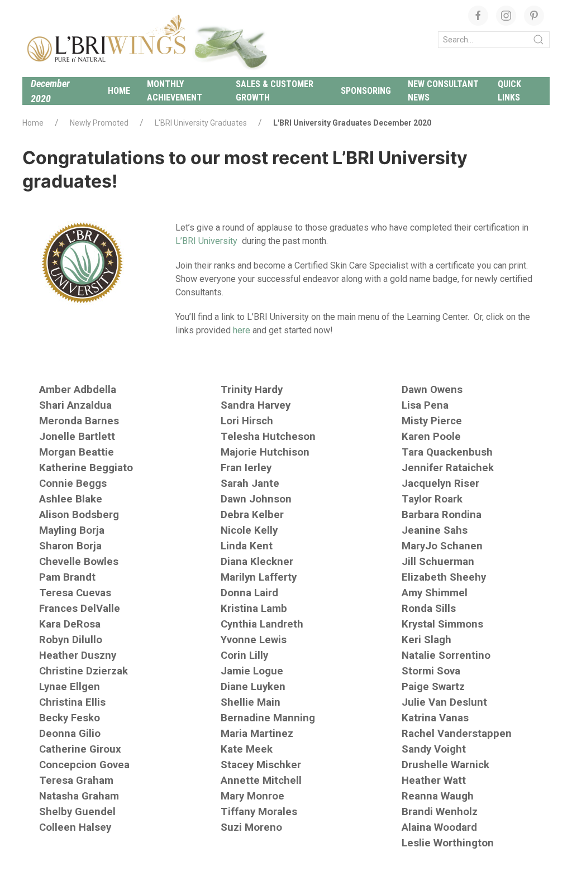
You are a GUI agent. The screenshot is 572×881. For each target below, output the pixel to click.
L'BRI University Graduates (201, 122)
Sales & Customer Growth (274, 91)
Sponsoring (366, 90)
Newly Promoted (99, 122)
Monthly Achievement (174, 91)
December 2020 (50, 91)
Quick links (509, 91)
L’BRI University (206, 241)
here (241, 330)
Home (119, 90)
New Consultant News (443, 91)
